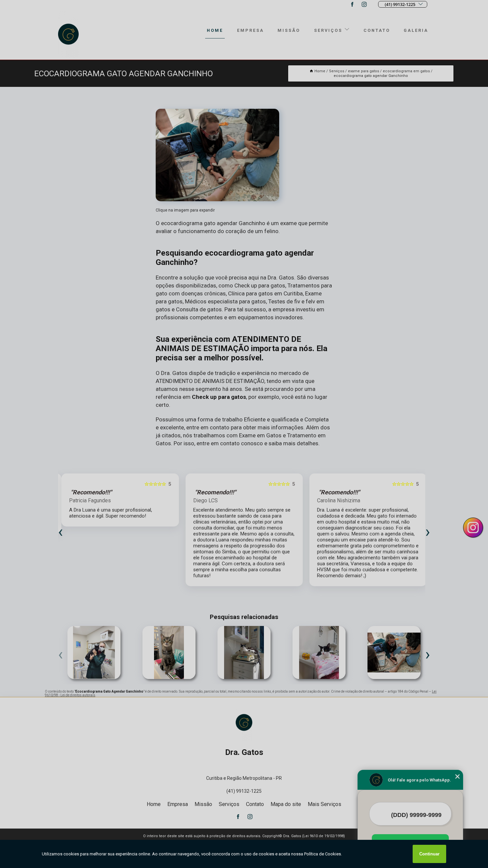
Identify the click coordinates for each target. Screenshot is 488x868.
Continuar (429, 853)
